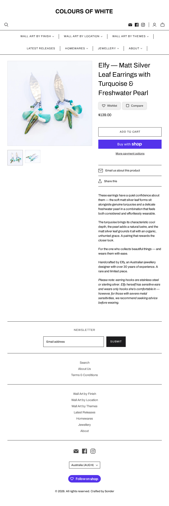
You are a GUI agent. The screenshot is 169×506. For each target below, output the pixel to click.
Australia (82, 465)
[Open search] (6, 25)
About (84, 431)
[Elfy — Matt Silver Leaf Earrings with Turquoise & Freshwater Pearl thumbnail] (15, 157)
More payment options (130, 153)
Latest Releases (41, 48)
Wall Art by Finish (84, 393)
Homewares (84, 418)
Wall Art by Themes (84, 406)
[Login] (154, 24)
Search (84, 362)
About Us (84, 368)
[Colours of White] (84, 11)
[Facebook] (137, 25)
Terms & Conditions (84, 375)
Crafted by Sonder (102, 491)
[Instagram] (143, 25)
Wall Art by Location (84, 400)
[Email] (130, 25)
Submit (116, 341)
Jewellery (84, 424)
